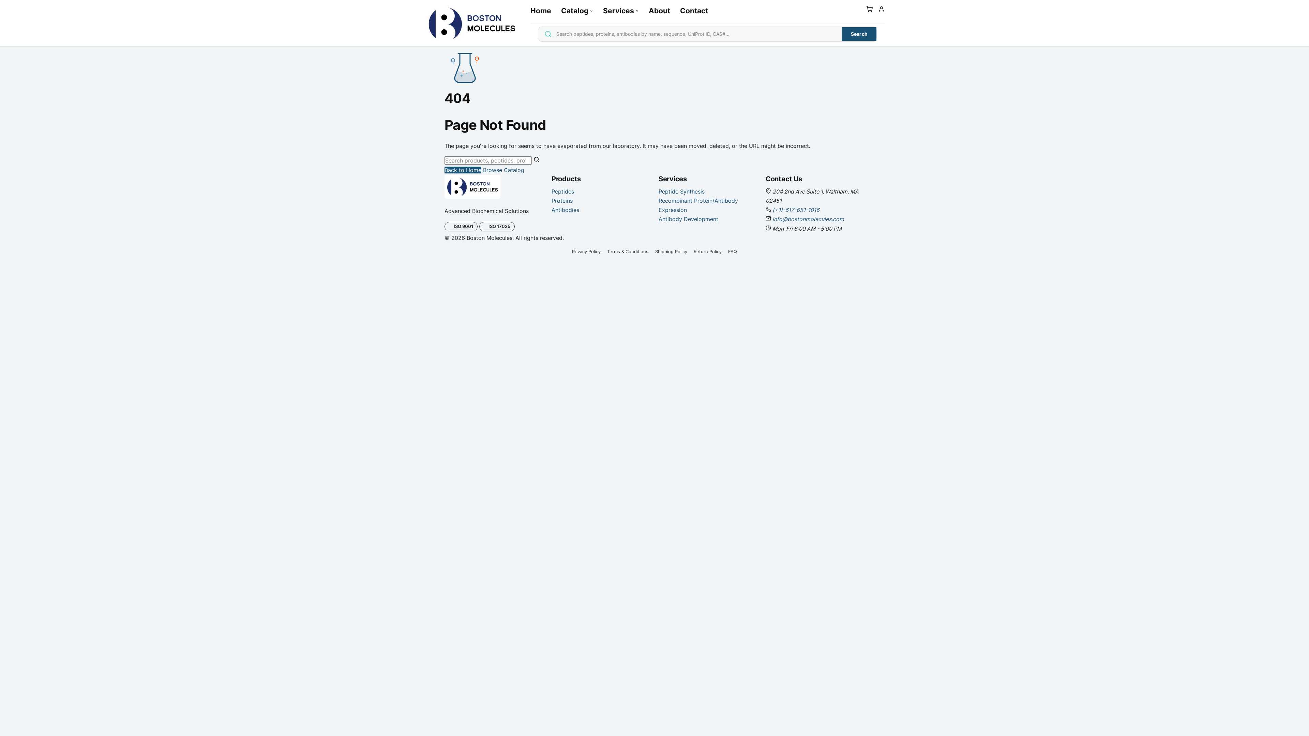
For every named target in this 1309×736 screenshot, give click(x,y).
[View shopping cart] (869, 10)
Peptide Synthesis (682, 191)
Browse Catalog (503, 170)
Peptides (563, 191)
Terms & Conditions (627, 251)
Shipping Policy (671, 251)
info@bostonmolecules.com (808, 219)
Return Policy (708, 251)
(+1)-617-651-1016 (795, 209)
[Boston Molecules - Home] (472, 23)
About (659, 10)
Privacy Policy (586, 251)
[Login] (881, 10)
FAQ (732, 251)
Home (540, 10)
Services (618, 10)
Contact (694, 10)
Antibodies (565, 209)
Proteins (562, 200)
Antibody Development (688, 219)
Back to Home (463, 170)
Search (859, 34)
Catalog (574, 10)
